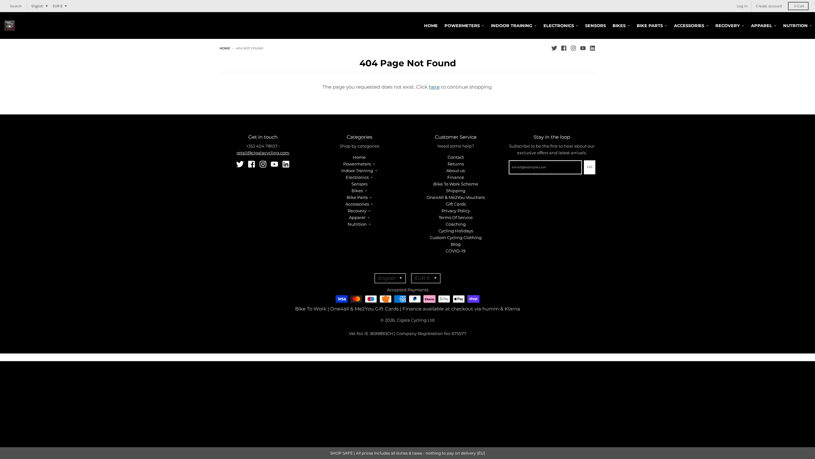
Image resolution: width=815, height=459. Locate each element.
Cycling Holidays (455, 230)
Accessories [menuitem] (689, 25)
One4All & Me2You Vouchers (456, 197)
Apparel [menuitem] (761, 25)
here (434, 87)
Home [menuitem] (431, 25)
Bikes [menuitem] (619, 25)
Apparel (357, 217)
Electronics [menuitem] (558, 25)
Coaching (456, 224)
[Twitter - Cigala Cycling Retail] (554, 48)
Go (589, 167)
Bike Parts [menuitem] (650, 25)
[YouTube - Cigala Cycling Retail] (583, 48)
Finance (455, 177)
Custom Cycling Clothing (456, 237)
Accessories (357, 204)
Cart (799, 6)
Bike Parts (357, 197)
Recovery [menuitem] (727, 25)
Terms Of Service (456, 217)
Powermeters (357, 163)
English (37, 6)
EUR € (57, 6)
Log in (742, 6)
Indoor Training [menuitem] (511, 25)
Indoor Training (357, 170)
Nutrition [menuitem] (795, 25)
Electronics (357, 177)
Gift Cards (456, 204)
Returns (456, 163)
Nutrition (357, 224)
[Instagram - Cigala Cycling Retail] (573, 48)
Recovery (357, 210)
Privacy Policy (456, 210)
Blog (456, 244)
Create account (769, 6)
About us (455, 170)
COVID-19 (455, 250)
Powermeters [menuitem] (462, 25)
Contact (456, 157)
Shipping (455, 190)
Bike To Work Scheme (455, 183)
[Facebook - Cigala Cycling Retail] (564, 48)
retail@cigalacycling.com (263, 152)
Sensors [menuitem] (595, 25)
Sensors (359, 183)
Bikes (357, 190)
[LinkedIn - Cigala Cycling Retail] (592, 48)
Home (225, 48)
